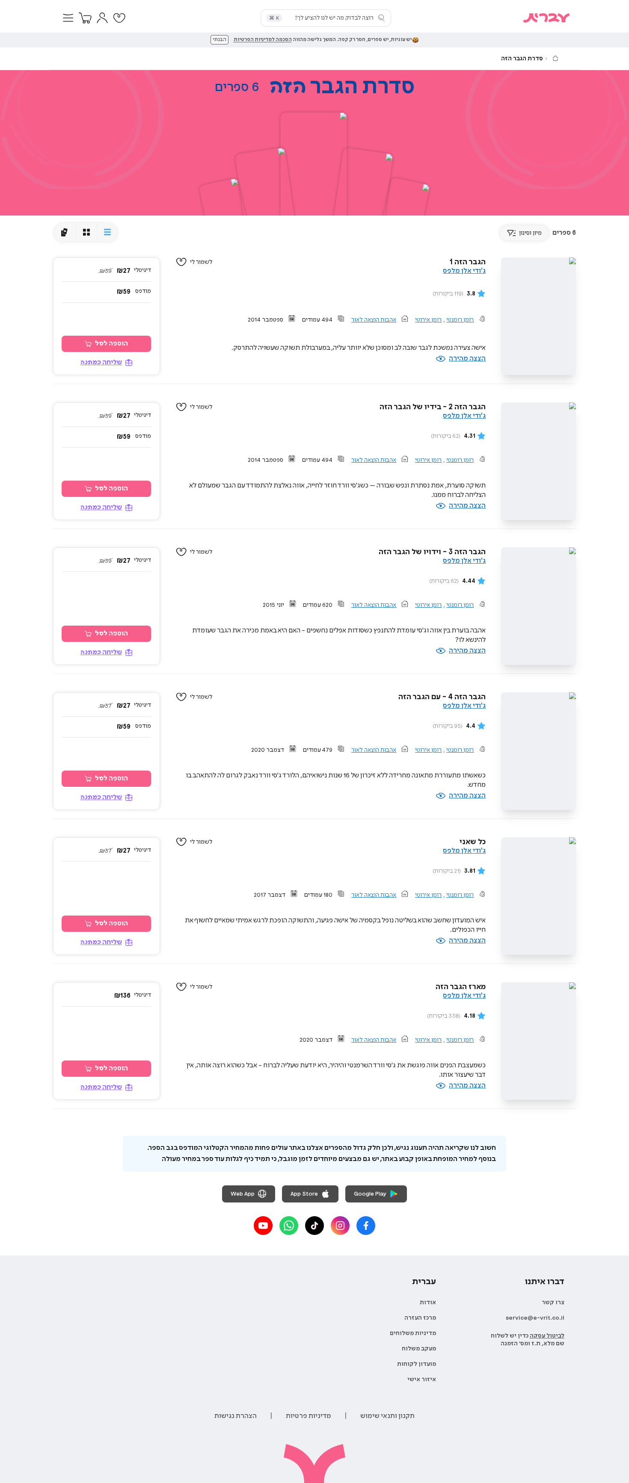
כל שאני (473, 842)
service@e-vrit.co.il (535, 1318)
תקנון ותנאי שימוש (387, 1416)
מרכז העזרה (420, 1318)
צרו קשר (553, 1302)
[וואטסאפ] (288, 1225)
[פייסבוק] (365, 1225)
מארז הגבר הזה (461, 987)
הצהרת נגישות (235, 1416)
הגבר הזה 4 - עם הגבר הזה (442, 697)
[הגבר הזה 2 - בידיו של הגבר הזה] (265, 190)
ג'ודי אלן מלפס (464, 271)
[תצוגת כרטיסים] (64, 232)
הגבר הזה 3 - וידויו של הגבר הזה (432, 552)
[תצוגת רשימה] (107, 232)
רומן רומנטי (460, 319)
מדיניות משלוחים (413, 1333)
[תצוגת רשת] (86, 232)
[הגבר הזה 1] (314, 165)
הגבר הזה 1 (468, 262)
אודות (428, 1302)
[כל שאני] (404, 212)
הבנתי (219, 40)
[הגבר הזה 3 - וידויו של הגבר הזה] (362, 190)
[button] (68, 18)
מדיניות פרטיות (308, 1416)
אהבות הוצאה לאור (373, 319)
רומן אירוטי (428, 319)
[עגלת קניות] (85, 18)
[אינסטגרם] (340, 1225)
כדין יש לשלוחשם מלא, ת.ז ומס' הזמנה (527, 1339)
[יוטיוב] (263, 1225)
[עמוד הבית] (555, 58)
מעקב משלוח (419, 1348)
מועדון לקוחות (416, 1364)
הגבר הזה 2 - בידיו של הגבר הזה (433, 407)
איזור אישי (421, 1379)
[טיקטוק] (314, 1225)
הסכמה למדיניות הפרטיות (263, 40)
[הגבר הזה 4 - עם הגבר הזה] (225, 213)
